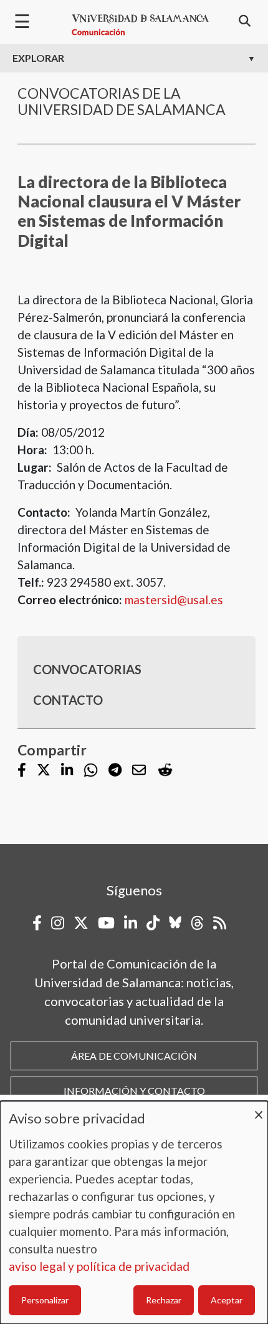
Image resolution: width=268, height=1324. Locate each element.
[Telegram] (115, 771)
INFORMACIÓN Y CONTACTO (134, 1091)
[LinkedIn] (67, 771)
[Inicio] (140, 25)
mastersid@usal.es (174, 599)
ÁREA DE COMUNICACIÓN (134, 1056)
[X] (43, 771)
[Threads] (197, 923)
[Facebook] (21, 771)
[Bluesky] (175, 923)
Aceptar (226, 1300)
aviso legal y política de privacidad (99, 1266)
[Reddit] (165, 770)
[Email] (139, 771)
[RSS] (219, 923)
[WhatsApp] (91, 770)
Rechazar (163, 1300)
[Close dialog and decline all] (258, 1109)
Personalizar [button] (45, 1300)
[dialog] (134, 1212)
